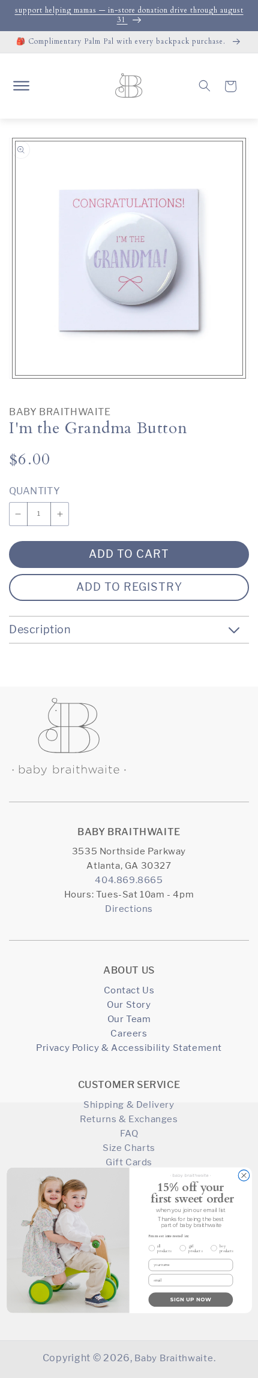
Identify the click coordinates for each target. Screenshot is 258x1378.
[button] (21, 85)
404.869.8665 (129, 880)
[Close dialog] (244, 1175)
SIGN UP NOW (190, 1300)
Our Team (129, 1019)
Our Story (129, 1004)
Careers (128, 1033)
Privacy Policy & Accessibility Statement (129, 1047)
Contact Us (129, 990)
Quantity (34, 491)
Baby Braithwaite (60, 412)
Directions (129, 908)
